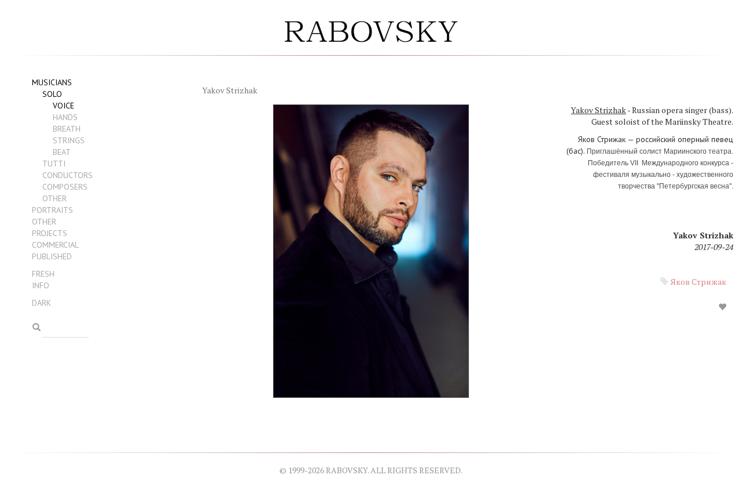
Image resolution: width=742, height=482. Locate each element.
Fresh (43, 274)
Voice (63, 105)
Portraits (52, 210)
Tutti (54, 163)
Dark (41, 303)
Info (40, 285)
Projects (49, 233)
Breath (67, 129)
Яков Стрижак (698, 281)
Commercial (55, 245)
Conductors (67, 175)
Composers (65, 187)
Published (52, 256)
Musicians (52, 82)
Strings (69, 140)
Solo (52, 94)
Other (54, 198)
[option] (463, 254)
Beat (62, 152)
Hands (65, 117)
